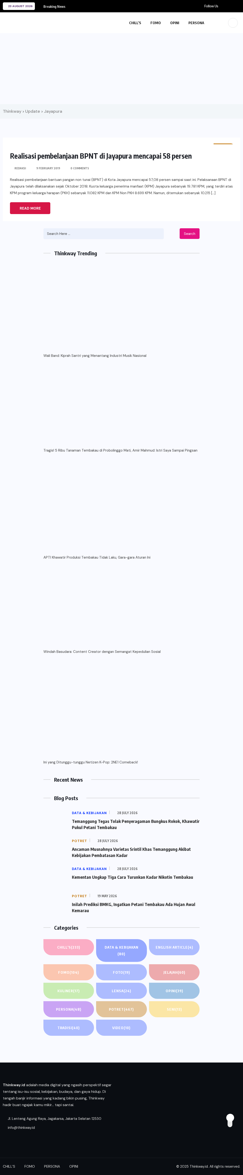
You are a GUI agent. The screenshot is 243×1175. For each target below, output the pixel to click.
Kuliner (68, 991)
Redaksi (20, 168)
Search (189, 233)
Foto (121, 972)
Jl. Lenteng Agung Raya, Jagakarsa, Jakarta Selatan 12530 (54, 1118)
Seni (174, 1009)
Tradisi (68, 1028)
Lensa (121, 991)
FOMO (155, 23)
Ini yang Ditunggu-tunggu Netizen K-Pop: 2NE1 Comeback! (90, 762)
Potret (121, 1009)
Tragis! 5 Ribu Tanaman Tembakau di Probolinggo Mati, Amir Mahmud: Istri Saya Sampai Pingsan (120, 450)
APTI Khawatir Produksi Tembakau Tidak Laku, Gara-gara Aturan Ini (96, 557)
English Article (174, 947)
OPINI (174, 23)
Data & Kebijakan (121, 950)
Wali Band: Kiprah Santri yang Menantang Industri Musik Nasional (94, 355)
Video (121, 1028)
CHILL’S (135, 23)
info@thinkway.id (21, 1127)
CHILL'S (68, 947)
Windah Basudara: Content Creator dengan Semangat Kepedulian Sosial (102, 651)
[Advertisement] (121, 69)
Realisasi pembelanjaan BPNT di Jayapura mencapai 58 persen (101, 155)
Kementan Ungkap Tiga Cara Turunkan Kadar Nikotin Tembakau (132, 877)
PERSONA (196, 23)
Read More (30, 208)
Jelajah (174, 972)
